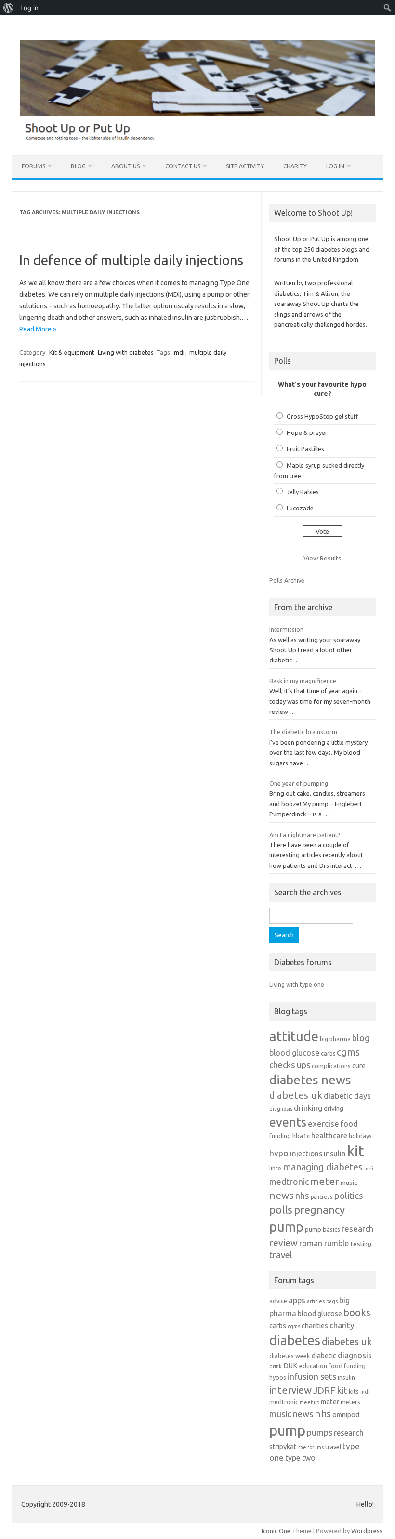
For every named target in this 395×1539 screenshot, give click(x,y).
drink (275, 1366)
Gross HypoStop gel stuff (322, 416)
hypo (279, 1152)
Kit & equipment (71, 352)
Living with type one (296, 984)
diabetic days (347, 1096)
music (349, 1182)
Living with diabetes (126, 352)
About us (125, 166)
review (283, 1242)
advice (278, 1300)
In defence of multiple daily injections (131, 260)
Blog (78, 166)
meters (350, 1402)
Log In (335, 166)
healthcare (329, 1136)
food (349, 1123)
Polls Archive (286, 580)
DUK (290, 1365)
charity (342, 1325)
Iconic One (276, 1530)
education (313, 1365)
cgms (348, 1051)
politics (348, 1195)
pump (286, 1227)
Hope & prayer (307, 432)
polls (280, 1210)
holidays (360, 1135)
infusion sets (312, 1376)
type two (300, 1457)
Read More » (37, 329)
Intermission (286, 629)
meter (324, 1181)
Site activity (245, 166)
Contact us (182, 166)
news (281, 1195)
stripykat (283, 1446)
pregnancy (319, 1210)
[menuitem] (8, 7)
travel (280, 1254)
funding (280, 1135)
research (357, 1228)
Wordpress (366, 1530)
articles (316, 1301)
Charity (295, 166)
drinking (308, 1108)
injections (306, 1153)
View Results (322, 558)
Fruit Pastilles (305, 448)
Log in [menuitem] (29, 8)
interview (290, 1390)
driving (333, 1108)
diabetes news (310, 1080)
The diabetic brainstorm (303, 731)
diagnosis (280, 1109)
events (287, 1122)
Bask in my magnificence (302, 680)
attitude (293, 1036)
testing (361, 1243)
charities (315, 1326)
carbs (328, 1053)
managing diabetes (323, 1167)
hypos (277, 1377)
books (356, 1312)
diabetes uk (295, 1095)
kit (355, 1151)
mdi (179, 352)
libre (275, 1168)
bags (332, 1301)
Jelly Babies (303, 491)
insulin (335, 1153)
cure (359, 1065)
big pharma (335, 1039)
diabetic (324, 1355)
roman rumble (324, 1242)
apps (297, 1300)
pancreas (321, 1197)
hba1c (301, 1136)
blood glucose (294, 1052)
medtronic (289, 1181)
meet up (309, 1402)
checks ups (289, 1064)
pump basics (322, 1229)
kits (354, 1391)
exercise (323, 1123)
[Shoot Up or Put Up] (197, 139)
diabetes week (289, 1355)
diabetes (294, 1340)
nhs (302, 1195)
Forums (33, 166)
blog (360, 1038)
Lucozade (300, 508)
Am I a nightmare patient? (305, 834)
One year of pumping (298, 783)
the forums (311, 1447)
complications (331, 1065)
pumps (319, 1432)
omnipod (345, 1415)
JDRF (324, 1390)
